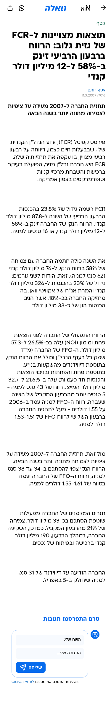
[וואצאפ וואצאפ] (22, 8)
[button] (85, 8)
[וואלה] (55, 8)
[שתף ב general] (10, 8)
